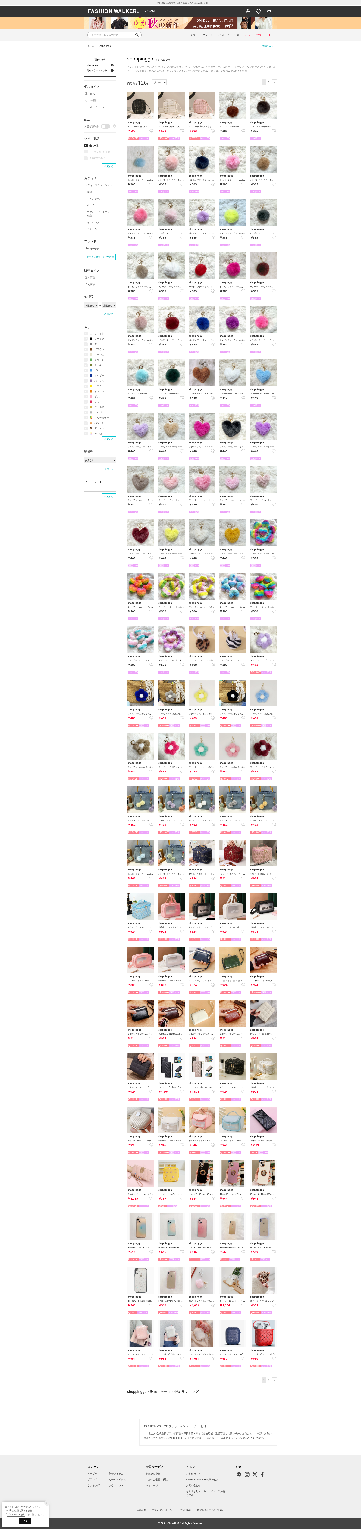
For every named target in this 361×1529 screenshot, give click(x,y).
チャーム (92, 228)
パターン (99, 423)
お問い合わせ (193, 1485)
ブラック (99, 338)
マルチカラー (101, 417)
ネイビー (99, 375)
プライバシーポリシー (163, 1510)
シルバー (99, 412)
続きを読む (241, 71)
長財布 (90, 191)
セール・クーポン (95, 107)
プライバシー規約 (16, 1514)
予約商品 (90, 284)
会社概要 (141, 1510)
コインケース (94, 198)
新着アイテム (116, 1473)
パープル (99, 380)
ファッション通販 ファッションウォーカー (113, 11)
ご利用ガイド (193, 1473)
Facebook (262, 1474)
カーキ (98, 365)
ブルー (98, 370)
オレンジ (99, 391)
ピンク (98, 396)
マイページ (152, 1485)
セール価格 (91, 100)
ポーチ (90, 205)
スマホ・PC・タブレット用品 (101, 213)
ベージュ (99, 354)
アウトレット (116, 1485)
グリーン (99, 359)
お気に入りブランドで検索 (100, 256)
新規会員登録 (153, 1473)
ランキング (93, 1485)
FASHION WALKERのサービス (202, 1479)
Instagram (247, 1474)
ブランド (92, 1479)
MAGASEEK (151, 11)
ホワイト (99, 333)
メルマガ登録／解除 (157, 1479)
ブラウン (99, 349)
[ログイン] (248, 11)
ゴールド (99, 407)
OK (25, 1521)
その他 (98, 433)
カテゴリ (92, 1473)
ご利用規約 (185, 1510)
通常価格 (90, 93)
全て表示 (94, 145)
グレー (98, 344)
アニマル (99, 428)
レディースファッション (98, 185)
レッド (98, 401)
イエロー (99, 386)
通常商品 (90, 277)
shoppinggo (105, 46)
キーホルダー (94, 222)
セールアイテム (117, 1479)
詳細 (206, 2)
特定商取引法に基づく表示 (210, 1510)
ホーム (90, 46)
